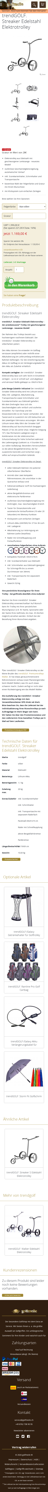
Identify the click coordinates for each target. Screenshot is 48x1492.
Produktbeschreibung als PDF (15, 730)
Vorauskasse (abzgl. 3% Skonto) (24, 1354)
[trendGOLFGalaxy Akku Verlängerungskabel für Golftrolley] (24, 1016)
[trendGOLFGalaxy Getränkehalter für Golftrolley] (24, 907)
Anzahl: (9, 269)
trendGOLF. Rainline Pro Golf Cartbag (24, 988)
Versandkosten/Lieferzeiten (32, 1464)
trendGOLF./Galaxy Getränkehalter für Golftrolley (24, 933)
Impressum (14, 1459)
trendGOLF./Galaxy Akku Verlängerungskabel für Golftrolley (24, 1043)
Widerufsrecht (11, 1464)
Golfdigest (9, 1469)
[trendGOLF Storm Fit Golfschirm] (24, 1071)
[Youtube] (17, 1436)
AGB (36, 1459)
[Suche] (34, 4)
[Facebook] (28, 1436)
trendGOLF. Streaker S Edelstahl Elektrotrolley (24, 1174)
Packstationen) (31, 1387)
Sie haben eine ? (15, 295)
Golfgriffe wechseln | (26, 1469)
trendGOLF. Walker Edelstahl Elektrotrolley (24, 1250)
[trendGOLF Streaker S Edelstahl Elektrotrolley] (24, 1148)
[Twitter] (23, 1436)
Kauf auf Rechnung (24, 1349)
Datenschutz (26, 1459)
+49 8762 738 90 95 (24, 1424)
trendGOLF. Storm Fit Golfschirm (24, 1096)
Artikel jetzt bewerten (13, 1295)
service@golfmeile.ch (24, 1420)
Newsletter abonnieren (24, 1430)
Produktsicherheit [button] (11, 859)
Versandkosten (24, 1404)
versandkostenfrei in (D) (13, 250)
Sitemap (39, 1469)
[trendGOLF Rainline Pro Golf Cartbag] (24, 962)
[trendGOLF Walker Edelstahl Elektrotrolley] (24, 1224)
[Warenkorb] (42, 4)
